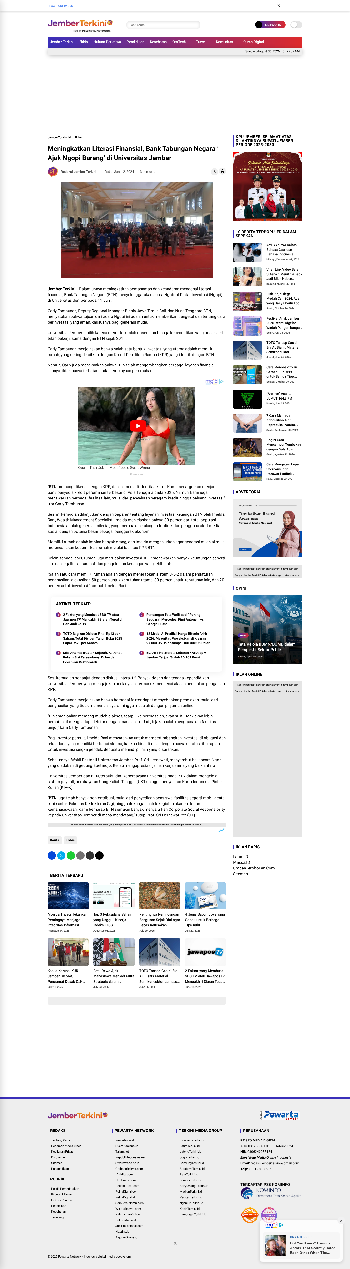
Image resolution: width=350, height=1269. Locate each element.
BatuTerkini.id (189, 1174)
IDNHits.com (124, 1174)
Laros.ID (240, 856)
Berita (54, 840)
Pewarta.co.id (124, 1140)
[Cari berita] (196, 25)
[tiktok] (300, 6)
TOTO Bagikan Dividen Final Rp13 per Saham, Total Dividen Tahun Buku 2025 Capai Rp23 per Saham (92, 638)
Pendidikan (135, 42)
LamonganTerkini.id (193, 1214)
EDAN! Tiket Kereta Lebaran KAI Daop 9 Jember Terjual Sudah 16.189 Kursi (176, 655)
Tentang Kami (60, 1140)
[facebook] (271, 6)
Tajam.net (122, 1151)
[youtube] (293, 6)
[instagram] (286, 6)
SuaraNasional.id (126, 1146)
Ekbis (83, 42)
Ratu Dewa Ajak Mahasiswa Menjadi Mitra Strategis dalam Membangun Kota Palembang (113, 976)
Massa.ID (241, 862)
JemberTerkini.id (59, 137)
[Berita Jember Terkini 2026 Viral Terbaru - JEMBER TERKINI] (80, 30)
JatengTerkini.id (190, 1151)
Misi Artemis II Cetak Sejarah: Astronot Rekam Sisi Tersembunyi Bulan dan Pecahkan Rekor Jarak (92, 657)
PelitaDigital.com (126, 1191)
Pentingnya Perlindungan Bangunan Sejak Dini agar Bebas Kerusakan (159, 919)
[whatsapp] (71, 855)
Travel (201, 42)
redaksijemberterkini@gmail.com (275, 1163)
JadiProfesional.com (129, 1226)
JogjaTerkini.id (189, 1157)
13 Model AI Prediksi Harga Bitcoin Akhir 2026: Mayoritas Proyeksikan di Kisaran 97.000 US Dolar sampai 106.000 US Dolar (178, 638)
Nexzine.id (122, 1231)
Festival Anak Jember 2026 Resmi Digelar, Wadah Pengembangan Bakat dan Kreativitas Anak (284, 323)
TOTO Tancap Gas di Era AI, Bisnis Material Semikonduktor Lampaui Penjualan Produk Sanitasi (158, 976)
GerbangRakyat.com (129, 1168)
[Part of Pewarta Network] (280, 1119)
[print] (80, 855)
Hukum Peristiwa (107, 42)
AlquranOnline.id (126, 1237)
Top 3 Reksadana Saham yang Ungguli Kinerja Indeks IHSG (112, 919)
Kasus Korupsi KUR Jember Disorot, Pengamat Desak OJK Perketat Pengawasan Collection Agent (65, 976)
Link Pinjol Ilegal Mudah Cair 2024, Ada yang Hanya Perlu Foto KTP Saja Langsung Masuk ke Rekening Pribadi (283, 299)
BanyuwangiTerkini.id (194, 1186)
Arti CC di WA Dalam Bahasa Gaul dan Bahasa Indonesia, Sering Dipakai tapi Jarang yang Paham (281, 250)
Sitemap (240, 873)
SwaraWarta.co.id (127, 1163)
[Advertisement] (175, 94)
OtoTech (179, 42)
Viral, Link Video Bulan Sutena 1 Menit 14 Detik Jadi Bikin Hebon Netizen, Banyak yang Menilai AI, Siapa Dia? (284, 274)
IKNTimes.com (125, 1180)
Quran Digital (253, 42)
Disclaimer (58, 1157)
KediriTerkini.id (190, 1208)
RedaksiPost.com (127, 1186)
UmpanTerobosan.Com (254, 868)
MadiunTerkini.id (191, 1191)
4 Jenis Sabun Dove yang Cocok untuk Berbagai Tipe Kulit (205, 919)
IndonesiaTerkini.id (192, 1140)
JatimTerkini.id (190, 1146)
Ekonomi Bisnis (61, 1194)
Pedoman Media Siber (66, 1146)
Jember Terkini (62, 42)
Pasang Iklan (60, 1168)
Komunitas (224, 42)
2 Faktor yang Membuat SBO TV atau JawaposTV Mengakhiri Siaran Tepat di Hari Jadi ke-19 (93, 619)
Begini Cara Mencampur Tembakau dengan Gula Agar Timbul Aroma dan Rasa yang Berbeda (283, 445)
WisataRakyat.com (128, 1208)
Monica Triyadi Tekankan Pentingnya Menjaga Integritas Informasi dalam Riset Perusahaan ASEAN (67, 920)
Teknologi (57, 1217)
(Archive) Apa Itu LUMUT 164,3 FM (279, 396)
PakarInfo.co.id (125, 1220)
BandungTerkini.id (192, 1163)
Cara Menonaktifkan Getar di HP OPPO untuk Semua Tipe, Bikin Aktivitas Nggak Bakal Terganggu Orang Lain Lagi (284, 372)
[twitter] (278, 6)
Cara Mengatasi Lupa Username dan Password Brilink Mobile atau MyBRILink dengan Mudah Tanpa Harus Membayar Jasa (283, 469)
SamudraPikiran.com (129, 1203)
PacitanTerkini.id (191, 1197)
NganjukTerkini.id (191, 1203)
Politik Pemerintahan (65, 1188)
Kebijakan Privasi (62, 1151)
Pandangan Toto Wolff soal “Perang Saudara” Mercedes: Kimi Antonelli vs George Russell (175, 619)
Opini (243, 635)
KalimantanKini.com (128, 1214)
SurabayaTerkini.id (192, 1168)
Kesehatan (158, 42)
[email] (90, 855)
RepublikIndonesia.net (130, 1157)
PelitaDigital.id (125, 1197)
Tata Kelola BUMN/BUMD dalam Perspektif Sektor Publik (267, 647)
